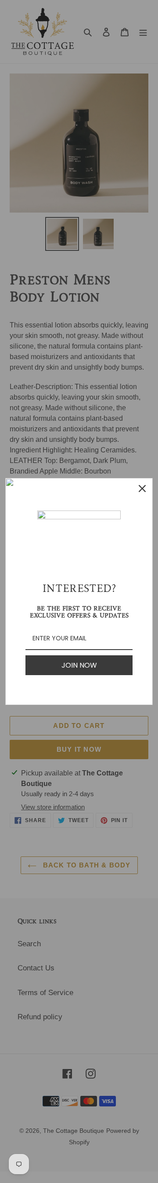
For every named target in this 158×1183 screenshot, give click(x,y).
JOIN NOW (79, 665)
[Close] (142, 488)
